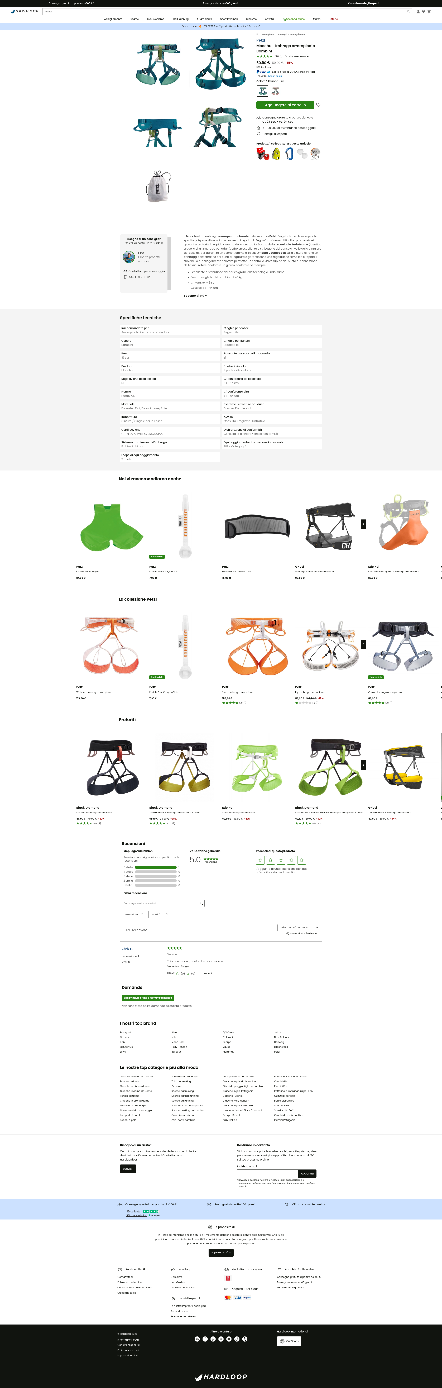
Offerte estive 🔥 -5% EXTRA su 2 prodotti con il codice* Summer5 (221, 26)
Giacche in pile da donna (135, 1086)
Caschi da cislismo (182, 1115)
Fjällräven (228, 1032)
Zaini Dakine (230, 1120)
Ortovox (124, 1037)
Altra (174, 1032)
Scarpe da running (182, 1101)
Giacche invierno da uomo (136, 1091)
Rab (122, 1042)
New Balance (282, 1037)
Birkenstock (281, 1047)
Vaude (226, 1047)
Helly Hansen (179, 1047)
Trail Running (181, 19)
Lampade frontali (130, 1115)
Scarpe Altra (281, 1105)
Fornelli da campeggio (184, 1076)
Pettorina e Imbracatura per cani (293, 1091)
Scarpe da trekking (182, 1091)
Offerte (333, 19)
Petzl (260, 40)
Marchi (317, 19)
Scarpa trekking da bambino (188, 1110)
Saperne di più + (195, 295)
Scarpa (227, 1042)
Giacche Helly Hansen (236, 1101)
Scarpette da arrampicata (187, 1105)
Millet (174, 1037)
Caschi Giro (281, 1081)
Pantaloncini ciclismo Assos (290, 1076)
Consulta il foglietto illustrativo (244, 421)
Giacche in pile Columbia (238, 1105)
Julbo (277, 1032)
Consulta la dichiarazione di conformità (251, 434)
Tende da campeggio (133, 1105)
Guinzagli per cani (284, 1096)
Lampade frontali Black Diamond (242, 1110)
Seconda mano (295, 19)
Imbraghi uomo (297, 34)
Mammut (228, 1052)
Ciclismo (251, 19)
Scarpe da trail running (185, 1096)
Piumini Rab (281, 1086)
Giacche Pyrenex (233, 1096)
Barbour (176, 1052)
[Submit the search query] (408, 12)
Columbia (228, 1037)
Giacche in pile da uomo (134, 1101)
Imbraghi (282, 34)
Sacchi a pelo (128, 1120)
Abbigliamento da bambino (239, 1076)
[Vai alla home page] (259, 34)
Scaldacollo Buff (284, 1110)
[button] (157, 63)
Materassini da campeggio (136, 1110)
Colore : (270, 81)
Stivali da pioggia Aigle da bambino (243, 1086)
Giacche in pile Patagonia (238, 1091)
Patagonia (126, 1032)
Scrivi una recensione (297, 56)
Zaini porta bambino (183, 1120)
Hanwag (279, 1042)
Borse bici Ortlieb (284, 1101)
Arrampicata (204, 19)
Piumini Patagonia (284, 1120)
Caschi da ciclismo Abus (288, 1115)
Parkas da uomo (129, 1096)
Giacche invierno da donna (136, 1076)
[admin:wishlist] (318, 105)
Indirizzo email (247, 1166)
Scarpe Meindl (231, 1115)
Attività (269, 19)
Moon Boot (177, 1042)
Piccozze (176, 1086)
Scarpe (135, 19)
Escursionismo (155, 19)
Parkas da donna (130, 1081)
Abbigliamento (113, 19)
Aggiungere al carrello (285, 105)
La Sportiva (126, 1047)
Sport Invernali (229, 19)
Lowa (123, 1052)
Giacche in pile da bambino (239, 1081)
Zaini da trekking (181, 1081)
